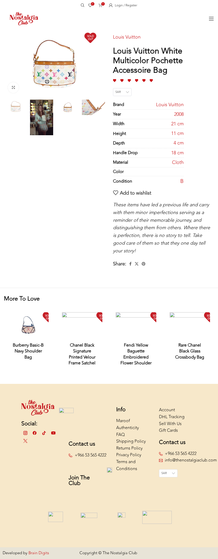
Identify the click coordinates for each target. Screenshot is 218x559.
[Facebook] (35, 433)
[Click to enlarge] (13, 87)
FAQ (120, 434)
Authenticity (127, 428)
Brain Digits (38, 553)
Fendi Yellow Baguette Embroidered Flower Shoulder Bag (136, 357)
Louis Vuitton (127, 37)
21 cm (177, 124)
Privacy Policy (128, 455)
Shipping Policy (131, 441)
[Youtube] (53, 433)
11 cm (177, 133)
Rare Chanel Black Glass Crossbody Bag (189, 351)
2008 (179, 114)
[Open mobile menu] (211, 18)
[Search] (82, 5)
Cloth (178, 162)
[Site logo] (24, 18)
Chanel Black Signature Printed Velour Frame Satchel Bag (82, 357)
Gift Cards (168, 430)
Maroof (123, 421)
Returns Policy (129, 448)
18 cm (177, 153)
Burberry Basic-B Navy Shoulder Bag (28, 351)
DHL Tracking (172, 417)
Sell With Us (170, 424)
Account (167, 410)
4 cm (179, 143)
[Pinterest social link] (143, 263)
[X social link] (136, 263)
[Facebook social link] (130, 263)
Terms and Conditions (126, 465)
